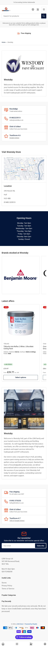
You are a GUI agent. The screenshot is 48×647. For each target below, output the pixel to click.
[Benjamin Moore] (20, 275)
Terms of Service (8, 589)
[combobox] (24, 16)
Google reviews (14, 138)
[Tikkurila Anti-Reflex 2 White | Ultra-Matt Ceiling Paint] (21, 323)
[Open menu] (43, 9)
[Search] (43, 16)
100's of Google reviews (16, 520)
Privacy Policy (7, 586)
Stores (4, 583)
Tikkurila (6, 343)
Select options (20, 377)
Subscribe (40, 546)
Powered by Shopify (31, 624)
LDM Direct (19, 624)
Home (3, 42)
